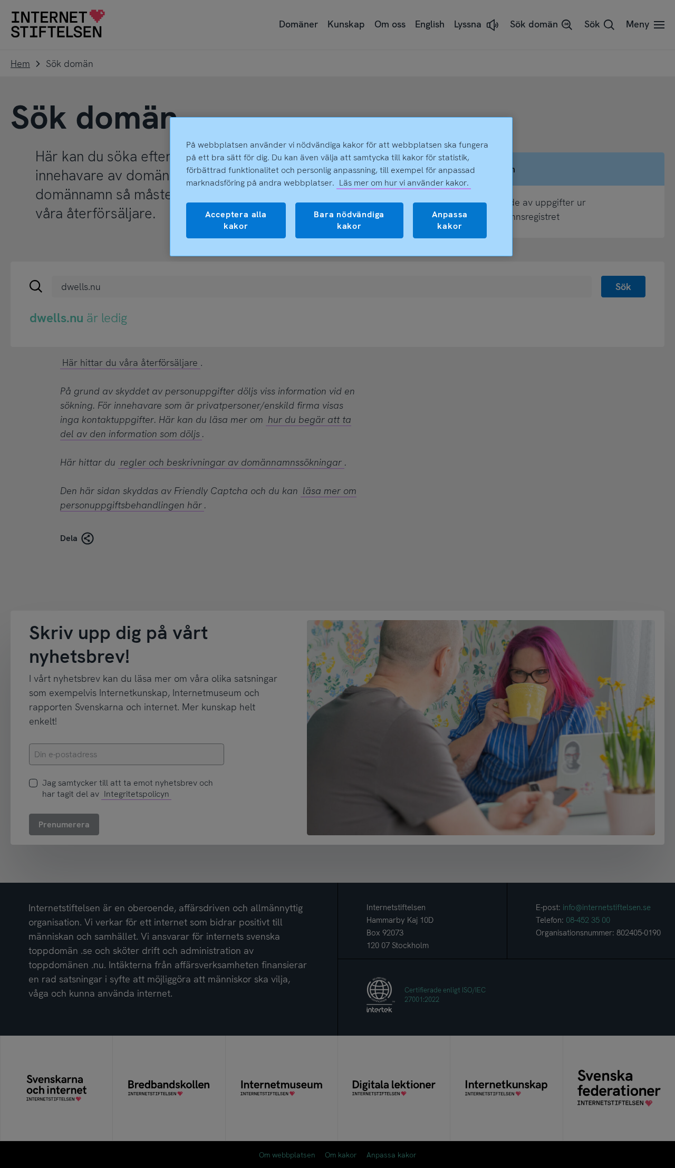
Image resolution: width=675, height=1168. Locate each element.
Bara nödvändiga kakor (349, 220)
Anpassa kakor (450, 220)
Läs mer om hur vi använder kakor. (404, 182)
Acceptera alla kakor (236, 220)
